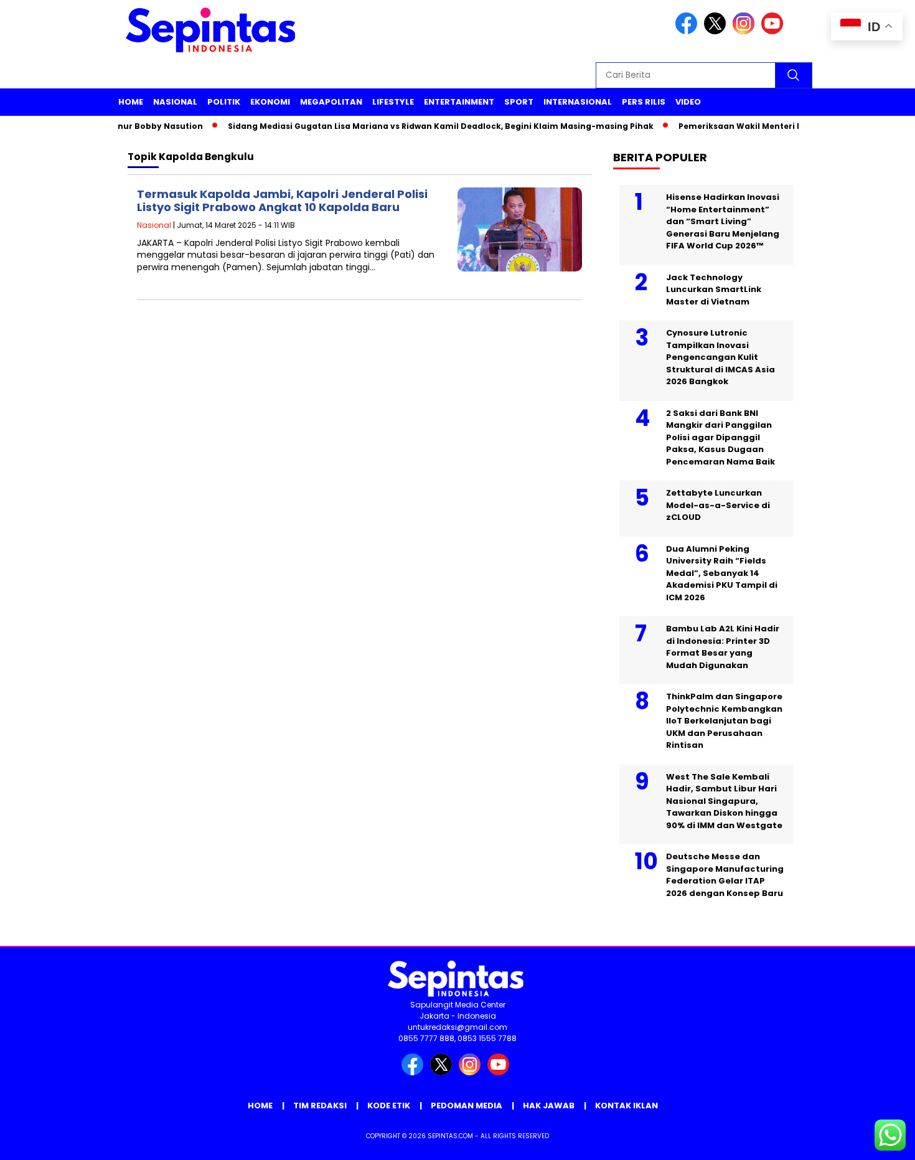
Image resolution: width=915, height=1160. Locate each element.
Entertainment (459, 102)
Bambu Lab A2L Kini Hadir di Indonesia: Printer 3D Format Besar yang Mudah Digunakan (722, 647)
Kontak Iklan (626, 1105)
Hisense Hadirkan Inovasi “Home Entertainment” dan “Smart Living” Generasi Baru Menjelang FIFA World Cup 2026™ (722, 221)
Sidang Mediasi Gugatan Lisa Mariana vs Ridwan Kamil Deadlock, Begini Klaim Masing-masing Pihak (424, 126)
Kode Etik (388, 1105)
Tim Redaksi (320, 1105)
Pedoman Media (466, 1105)
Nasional (175, 102)
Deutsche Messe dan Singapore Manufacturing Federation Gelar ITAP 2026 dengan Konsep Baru (725, 875)
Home (130, 102)
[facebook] (688, 31)
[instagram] (746, 31)
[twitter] (717, 31)
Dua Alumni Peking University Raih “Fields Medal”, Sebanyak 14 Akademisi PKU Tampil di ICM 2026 (721, 573)
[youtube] (774, 31)
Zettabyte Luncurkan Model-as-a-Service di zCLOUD (718, 505)
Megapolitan (331, 102)
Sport (518, 102)
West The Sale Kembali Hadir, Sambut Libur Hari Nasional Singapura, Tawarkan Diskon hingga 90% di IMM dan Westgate (724, 801)
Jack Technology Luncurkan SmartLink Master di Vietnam (713, 289)
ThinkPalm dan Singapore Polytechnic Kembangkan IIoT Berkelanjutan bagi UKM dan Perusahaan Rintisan (724, 721)
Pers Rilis (643, 102)
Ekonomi (270, 102)
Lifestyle (393, 102)
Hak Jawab (549, 1105)
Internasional (577, 102)
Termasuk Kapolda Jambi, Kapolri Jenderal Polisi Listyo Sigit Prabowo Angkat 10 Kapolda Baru (282, 200)
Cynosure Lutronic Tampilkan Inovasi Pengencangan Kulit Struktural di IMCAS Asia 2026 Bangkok (720, 357)
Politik (223, 102)
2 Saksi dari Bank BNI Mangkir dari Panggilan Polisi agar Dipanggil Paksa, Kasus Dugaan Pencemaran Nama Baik (720, 437)
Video (688, 102)
